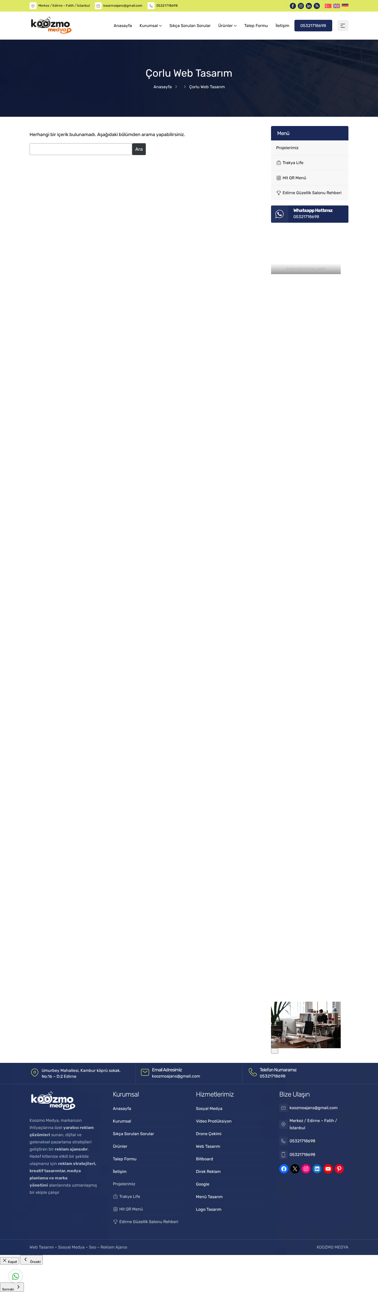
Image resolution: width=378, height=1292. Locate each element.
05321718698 (167, 5)
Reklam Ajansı (114, 1247)
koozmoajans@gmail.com (122, 5)
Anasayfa (163, 86)
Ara (139, 149)
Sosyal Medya (72, 1247)
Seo (92, 1247)
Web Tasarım (42, 1247)
